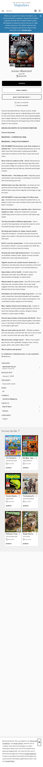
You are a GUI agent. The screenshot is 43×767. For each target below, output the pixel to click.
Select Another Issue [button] (21, 97)
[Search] (3, 11)
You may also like (10, 430)
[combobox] (17, 11)
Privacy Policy (18, 743)
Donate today (26, 30)
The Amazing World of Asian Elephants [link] (29, 496)
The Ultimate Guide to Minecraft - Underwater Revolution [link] (12, 458)
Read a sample (21, 90)
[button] (22, 83)
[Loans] (35, 11)
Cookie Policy (10, 761)
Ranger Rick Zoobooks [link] (29, 534)
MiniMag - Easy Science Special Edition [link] (29, 458)
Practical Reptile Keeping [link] (12, 496)
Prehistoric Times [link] (12, 534)
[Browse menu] (40, 11)
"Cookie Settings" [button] (30, 754)
